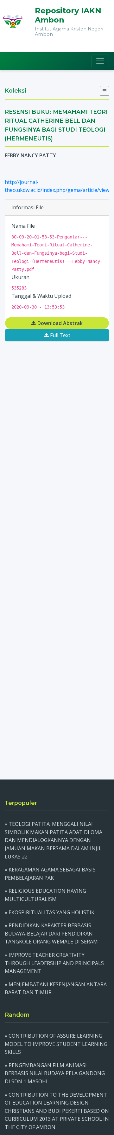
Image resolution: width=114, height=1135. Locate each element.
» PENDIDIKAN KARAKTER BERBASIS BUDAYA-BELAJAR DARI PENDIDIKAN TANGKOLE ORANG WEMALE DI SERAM (51, 933)
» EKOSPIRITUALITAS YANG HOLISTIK (49, 912)
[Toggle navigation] (100, 61)
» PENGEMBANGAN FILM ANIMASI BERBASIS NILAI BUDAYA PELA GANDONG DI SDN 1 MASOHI (55, 1073)
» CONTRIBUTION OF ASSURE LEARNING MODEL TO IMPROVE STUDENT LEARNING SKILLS (56, 1043)
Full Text (59, 335)
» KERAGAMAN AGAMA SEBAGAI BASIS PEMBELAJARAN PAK (50, 873)
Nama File (23, 225)
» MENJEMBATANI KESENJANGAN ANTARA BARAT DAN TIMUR (56, 988)
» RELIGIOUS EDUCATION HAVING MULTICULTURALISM (45, 895)
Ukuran (20, 277)
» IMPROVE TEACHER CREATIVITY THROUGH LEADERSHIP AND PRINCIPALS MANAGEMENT (54, 963)
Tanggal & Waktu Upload (41, 295)
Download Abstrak (59, 323)
